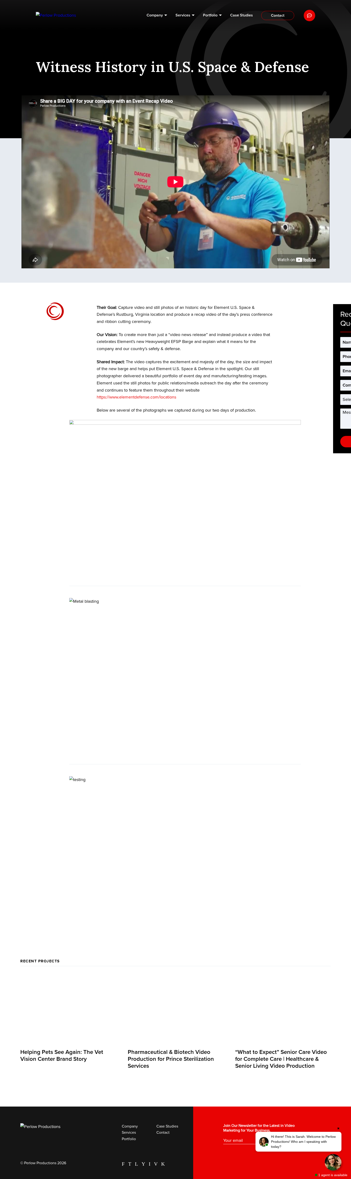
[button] (298, 1141)
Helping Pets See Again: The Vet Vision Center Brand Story (61, 1055)
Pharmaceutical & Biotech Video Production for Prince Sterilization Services (171, 1059)
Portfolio (210, 15)
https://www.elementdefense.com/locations (136, 397)
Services (183, 15)
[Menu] (309, 15)
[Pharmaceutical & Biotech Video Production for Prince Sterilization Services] (175, 1009)
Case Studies (241, 15)
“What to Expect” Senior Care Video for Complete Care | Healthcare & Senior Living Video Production (281, 1059)
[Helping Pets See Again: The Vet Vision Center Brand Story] (68, 1009)
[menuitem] (157, 15)
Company (155, 15)
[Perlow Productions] (56, 15)
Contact (277, 15)
